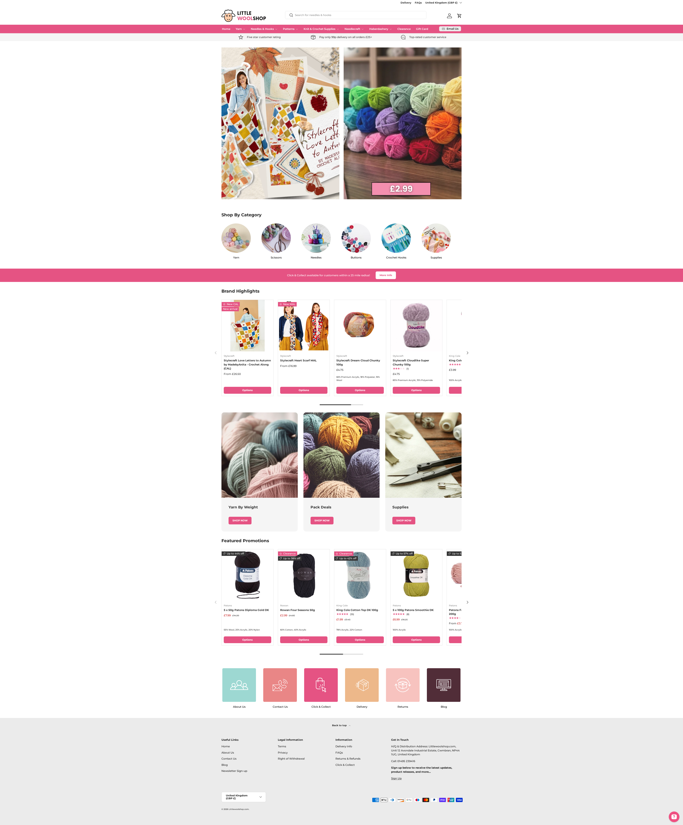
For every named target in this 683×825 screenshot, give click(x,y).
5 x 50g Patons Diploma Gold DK (246, 610)
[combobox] (355, 15)
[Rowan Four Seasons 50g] (304, 575)
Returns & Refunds (348, 758)
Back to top (339, 725)
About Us (227, 752)
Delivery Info (343, 746)
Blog (224, 765)
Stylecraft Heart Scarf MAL (298, 360)
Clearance (404, 29)
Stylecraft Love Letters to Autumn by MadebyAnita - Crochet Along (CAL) (247, 364)
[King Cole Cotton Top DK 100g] (360, 575)
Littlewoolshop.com (239, 809)
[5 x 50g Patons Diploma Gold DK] (247, 575)
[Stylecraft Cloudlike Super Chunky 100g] (416, 326)
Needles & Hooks (262, 29)
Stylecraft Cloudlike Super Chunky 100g (411, 362)
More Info (386, 275)
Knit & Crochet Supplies (319, 29)
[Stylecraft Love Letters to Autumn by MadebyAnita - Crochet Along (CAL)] (247, 326)
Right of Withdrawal (291, 758)
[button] (459, 16)
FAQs (418, 2)
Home (226, 29)
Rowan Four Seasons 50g (297, 610)
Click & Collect (345, 765)
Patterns (289, 29)
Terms (282, 746)
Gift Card (422, 29)
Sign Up (396, 778)
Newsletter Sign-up (234, 771)
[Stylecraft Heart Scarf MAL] (304, 326)
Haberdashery (378, 29)
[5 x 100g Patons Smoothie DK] (416, 575)
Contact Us (229, 758)
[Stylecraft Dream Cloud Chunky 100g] (360, 326)
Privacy (283, 752)
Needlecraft (352, 29)
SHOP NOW (240, 520)
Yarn (239, 29)
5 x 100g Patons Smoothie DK (413, 610)
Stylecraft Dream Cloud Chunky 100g (358, 362)
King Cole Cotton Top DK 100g (357, 610)
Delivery (406, 2)
